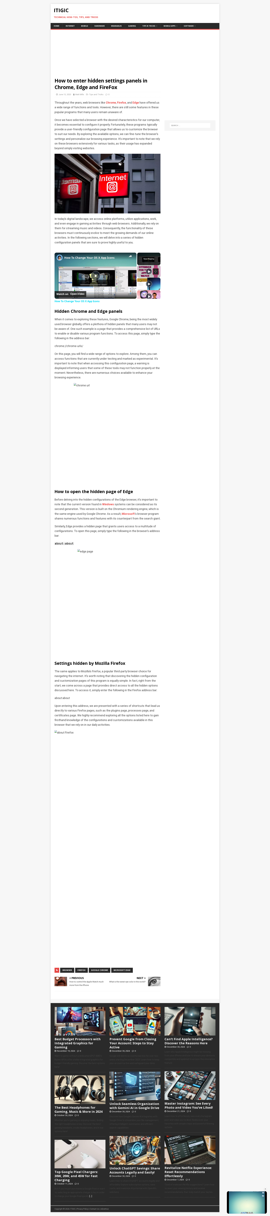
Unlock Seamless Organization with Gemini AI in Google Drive (134, 1106)
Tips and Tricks (96, 94)
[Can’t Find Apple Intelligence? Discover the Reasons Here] (190, 1033)
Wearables (116, 26)
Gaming (132, 26)
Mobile (84, 26)
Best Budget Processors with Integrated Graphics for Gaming (78, 1043)
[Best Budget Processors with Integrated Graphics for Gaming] (80, 1033)
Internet (70, 26)
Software (189, 26)
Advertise (105, 1209)
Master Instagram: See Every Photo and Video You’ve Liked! (189, 1105)
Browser (67, 970)
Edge (135, 102)
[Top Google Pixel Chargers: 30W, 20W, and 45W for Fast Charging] (80, 1166)
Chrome (111, 102)
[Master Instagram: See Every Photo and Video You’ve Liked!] (190, 1098)
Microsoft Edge (122, 970)
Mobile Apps (169, 26)
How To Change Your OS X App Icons (89, 258)
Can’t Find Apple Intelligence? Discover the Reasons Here (189, 1041)
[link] (59, 258)
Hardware (99, 26)
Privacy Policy (82, 1209)
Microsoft (128, 513)
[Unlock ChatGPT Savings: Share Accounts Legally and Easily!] (135, 1163)
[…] (90, 1196)
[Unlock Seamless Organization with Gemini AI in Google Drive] (135, 1098)
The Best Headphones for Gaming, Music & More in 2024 (78, 1109)
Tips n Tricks (148, 26)
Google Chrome (99, 970)
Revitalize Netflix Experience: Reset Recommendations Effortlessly (188, 1172)
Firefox (121, 102)
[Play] (149, 271)
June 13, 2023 (65, 94)
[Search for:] (190, 125)
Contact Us (94, 1209)
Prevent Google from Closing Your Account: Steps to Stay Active (133, 1043)
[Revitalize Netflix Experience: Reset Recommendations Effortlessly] (190, 1162)
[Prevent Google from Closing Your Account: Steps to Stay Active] (135, 1033)
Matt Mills (79, 94)
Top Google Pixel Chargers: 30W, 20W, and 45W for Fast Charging (76, 1176)
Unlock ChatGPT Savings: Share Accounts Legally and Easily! (135, 1170)
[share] (130, 256)
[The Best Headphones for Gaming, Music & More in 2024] (80, 1102)
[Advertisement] (135, 51)
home (56, 26)
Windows (108, 504)
